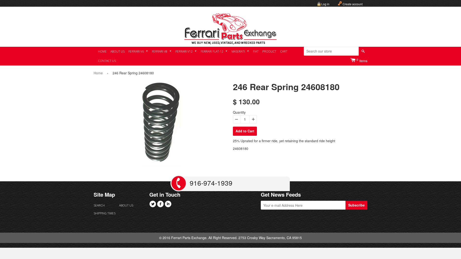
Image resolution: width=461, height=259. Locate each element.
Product (269, 51)
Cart (283, 51)
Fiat (256, 51)
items (362, 60)
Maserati (238, 51)
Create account (353, 4)
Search (99, 205)
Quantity (239, 112)
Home (102, 51)
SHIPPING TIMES (104, 213)
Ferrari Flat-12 (212, 51)
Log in (325, 4)
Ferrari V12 (184, 51)
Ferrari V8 (160, 51)
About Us (117, 51)
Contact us (107, 61)
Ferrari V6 (136, 51)
